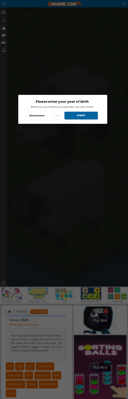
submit (81, 115)
